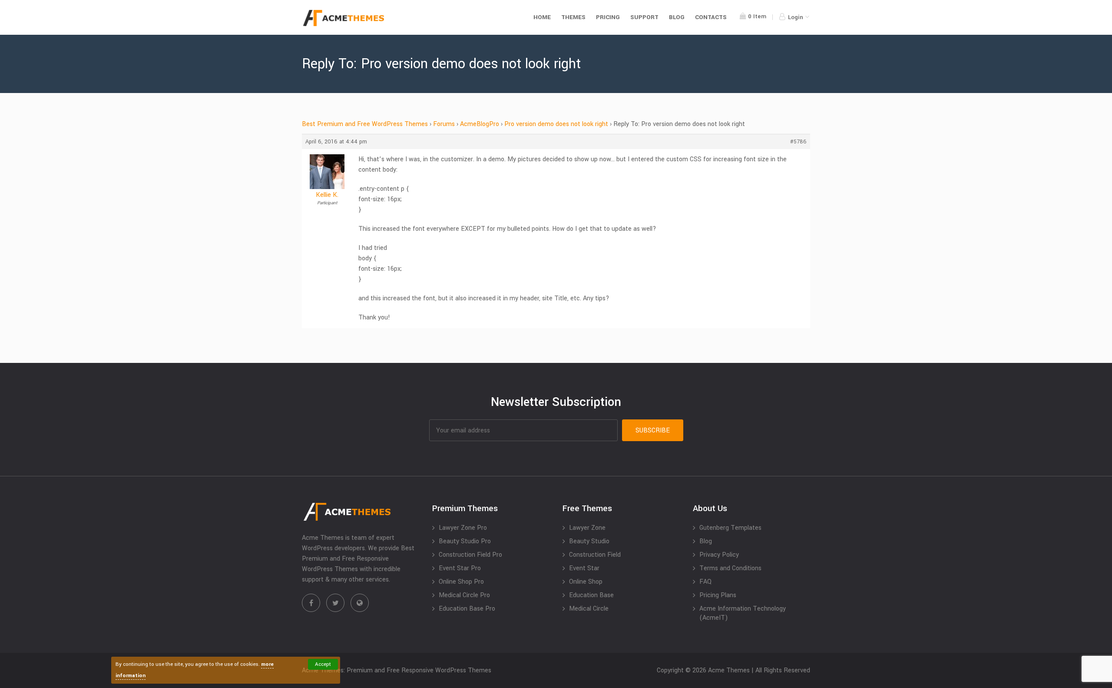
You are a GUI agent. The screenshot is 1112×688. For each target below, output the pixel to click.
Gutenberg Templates (730, 527)
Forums (444, 124)
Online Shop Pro (461, 581)
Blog (677, 17)
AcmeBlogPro (479, 124)
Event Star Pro (460, 568)
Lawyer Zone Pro (463, 527)
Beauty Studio (589, 541)
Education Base (591, 595)
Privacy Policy (719, 554)
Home (542, 17)
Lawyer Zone (587, 527)
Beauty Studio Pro (465, 541)
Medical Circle (589, 608)
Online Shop (585, 581)
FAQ (705, 581)
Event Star (584, 568)
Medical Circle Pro (464, 595)
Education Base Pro (467, 608)
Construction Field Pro (470, 554)
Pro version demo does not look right (556, 124)
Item (757, 16)
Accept (323, 664)
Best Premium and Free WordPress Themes (365, 124)
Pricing (608, 17)
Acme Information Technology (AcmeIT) (742, 613)
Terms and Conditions (730, 568)
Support (644, 17)
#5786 (798, 142)
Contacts (711, 17)
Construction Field (595, 554)
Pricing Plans (717, 595)
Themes (573, 17)
